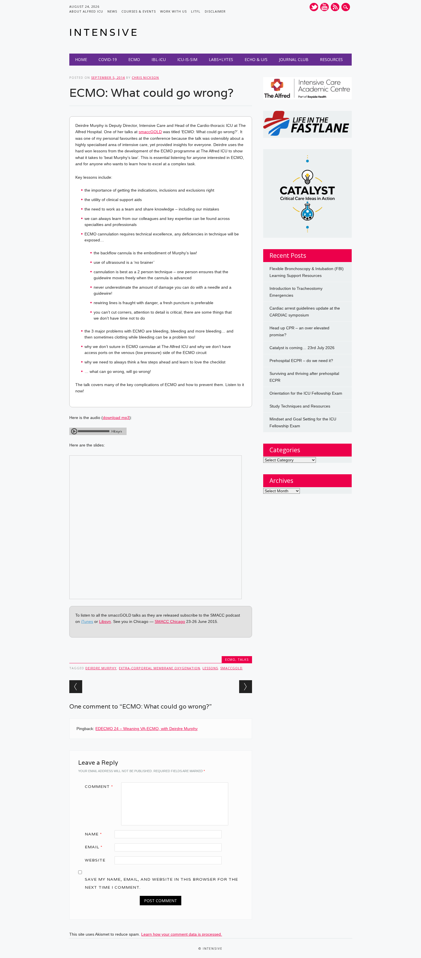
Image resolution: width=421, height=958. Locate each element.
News (112, 11)
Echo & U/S (256, 59)
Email (94, 846)
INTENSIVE (104, 32)
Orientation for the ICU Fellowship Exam (305, 393)
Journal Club (293, 59)
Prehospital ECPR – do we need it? (301, 360)
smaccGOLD (150, 131)
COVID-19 (108, 59)
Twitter (314, 7)
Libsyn (105, 621)
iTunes (87, 621)
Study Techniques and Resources (299, 406)
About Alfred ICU (86, 11)
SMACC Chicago (170, 621)
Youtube (324, 7)
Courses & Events (138, 11)
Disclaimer (215, 11)
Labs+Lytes (221, 59)
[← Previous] (75, 686)
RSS (335, 7)
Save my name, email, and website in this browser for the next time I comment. (161, 883)
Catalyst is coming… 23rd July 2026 (302, 347)
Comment (99, 786)
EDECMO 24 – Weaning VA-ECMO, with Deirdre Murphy (146, 728)
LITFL (195, 11)
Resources (331, 59)
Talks (243, 659)
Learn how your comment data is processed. (181, 934)
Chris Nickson (145, 77)
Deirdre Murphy (101, 668)
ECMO (134, 59)
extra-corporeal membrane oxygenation (159, 668)
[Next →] (245, 686)
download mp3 (116, 417)
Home (81, 59)
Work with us (173, 11)
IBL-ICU (159, 59)
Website (95, 860)
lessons (210, 668)
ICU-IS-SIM (187, 59)
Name (93, 834)
